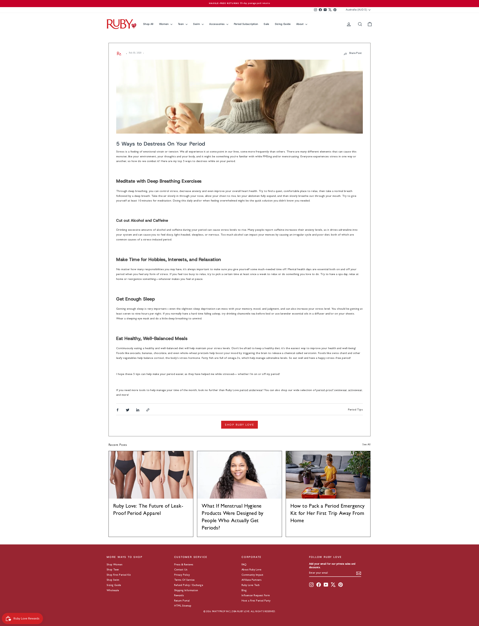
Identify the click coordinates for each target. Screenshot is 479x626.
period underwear (251, 390)
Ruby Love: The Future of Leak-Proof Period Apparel (148, 510)
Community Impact (252, 575)
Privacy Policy (182, 575)
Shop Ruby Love (239, 425)
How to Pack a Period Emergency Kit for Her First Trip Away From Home (327, 514)
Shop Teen (113, 570)
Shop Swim (113, 580)
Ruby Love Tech (251, 585)
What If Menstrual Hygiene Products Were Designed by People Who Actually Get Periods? (232, 517)
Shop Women (114, 565)
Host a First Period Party (256, 601)
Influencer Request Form (256, 595)
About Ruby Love (251, 570)
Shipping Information (186, 590)
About (300, 24)
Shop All (148, 24)
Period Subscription (246, 24)
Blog (244, 590)
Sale (266, 24)
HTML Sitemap (182, 606)
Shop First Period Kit (119, 575)
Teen (181, 24)
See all (366, 444)
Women (164, 24)
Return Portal (182, 601)
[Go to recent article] (151, 475)
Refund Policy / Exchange (188, 585)
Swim (197, 24)
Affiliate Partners (251, 580)
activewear (355, 390)
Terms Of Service (184, 580)
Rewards (179, 595)
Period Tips (355, 409)
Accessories (217, 24)
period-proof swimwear (331, 390)
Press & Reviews (183, 565)
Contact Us (180, 570)
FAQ (244, 565)
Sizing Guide (283, 24)
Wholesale (113, 590)
